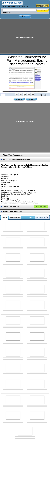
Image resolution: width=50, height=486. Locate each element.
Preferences (10, 6)
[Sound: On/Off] (41, 94)
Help (3, 6)
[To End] (33, 94)
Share (31, 99)
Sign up (19, 6)
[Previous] (21, 94)
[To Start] (17, 94)
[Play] (25, 94)
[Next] (29, 94)
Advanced (7, 12)
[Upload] (25, 16)
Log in (25, 6)
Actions (19, 99)
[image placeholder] (13, 226)
